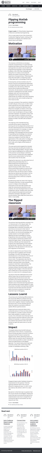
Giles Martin (15, 14)
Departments (26, 5)
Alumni (39, 2)
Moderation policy (37, 450)
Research (8, 5)
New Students (33, 2)
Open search (39, 6)
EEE (10, 27)
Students (27, 2)
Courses (3, 5)
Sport (20, 5)
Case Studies (15, 25)
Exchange (29, 9)
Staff (23, 2)
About (31, 5)
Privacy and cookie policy (27, 450)
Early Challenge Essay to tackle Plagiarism (8, 422)
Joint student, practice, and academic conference (34, 422)
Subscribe (36, 9)
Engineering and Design (15, 27)
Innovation (14, 5)
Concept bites (21, 420)
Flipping (21, 27)
